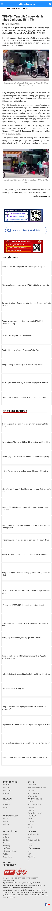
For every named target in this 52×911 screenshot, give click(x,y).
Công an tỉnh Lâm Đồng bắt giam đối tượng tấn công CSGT (24, 267)
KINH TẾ (31, 782)
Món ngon (6, 843)
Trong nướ (31, 821)
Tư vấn (30, 846)
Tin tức (5, 801)
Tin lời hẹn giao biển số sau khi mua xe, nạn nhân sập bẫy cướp (25, 456)
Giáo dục (6, 787)
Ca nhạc (30, 801)
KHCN (29, 851)
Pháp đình (6, 804)
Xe (29, 860)
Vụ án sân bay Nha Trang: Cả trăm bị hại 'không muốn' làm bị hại (26, 442)
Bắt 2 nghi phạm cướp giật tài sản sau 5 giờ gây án (21, 350)
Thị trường (31, 790)
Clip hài (5, 821)
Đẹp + (29, 837)
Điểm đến (6, 834)
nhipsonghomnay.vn (27, 4)
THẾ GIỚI (6, 848)
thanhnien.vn (44, 196)
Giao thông (7, 790)
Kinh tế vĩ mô (32, 784)
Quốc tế (30, 824)
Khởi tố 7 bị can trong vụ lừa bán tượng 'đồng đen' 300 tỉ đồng (25, 471)
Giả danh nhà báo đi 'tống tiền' (13, 689)
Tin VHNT (31, 810)
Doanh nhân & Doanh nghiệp (37, 787)
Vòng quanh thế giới (10, 851)
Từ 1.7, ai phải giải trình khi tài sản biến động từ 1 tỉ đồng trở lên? (26, 743)
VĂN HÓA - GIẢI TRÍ (35, 799)
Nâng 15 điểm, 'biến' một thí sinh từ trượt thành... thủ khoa (24, 397)
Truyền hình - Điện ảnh (35, 813)
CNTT (29, 854)
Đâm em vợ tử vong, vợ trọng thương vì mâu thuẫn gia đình (24, 554)
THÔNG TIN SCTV (9, 865)
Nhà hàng (6, 846)
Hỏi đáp (5, 807)
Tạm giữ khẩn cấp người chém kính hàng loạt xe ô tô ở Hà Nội (25, 757)
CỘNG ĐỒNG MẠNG (10, 816)
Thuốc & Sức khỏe (34, 840)
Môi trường (6, 793)
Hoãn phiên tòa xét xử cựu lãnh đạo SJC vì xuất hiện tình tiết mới (26, 674)
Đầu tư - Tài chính (33, 793)
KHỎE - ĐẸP (32, 832)
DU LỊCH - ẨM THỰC (10, 832)
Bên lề (30, 827)
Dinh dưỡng (31, 843)
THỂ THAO (32, 816)
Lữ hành (6, 840)
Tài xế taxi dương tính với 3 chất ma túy (17, 336)
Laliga (30, 818)
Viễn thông (31, 857)
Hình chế (6, 824)
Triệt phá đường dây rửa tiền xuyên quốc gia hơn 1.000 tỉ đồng (25, 540)
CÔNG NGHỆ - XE (34, 848)
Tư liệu (5, 854)
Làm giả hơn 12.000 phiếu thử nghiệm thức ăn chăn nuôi (23, 605)
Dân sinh (6, 784)
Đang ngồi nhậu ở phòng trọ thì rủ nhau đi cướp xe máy (22, 365)
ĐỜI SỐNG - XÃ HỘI (10, 782)
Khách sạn (6, 837)
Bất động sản (32, 796)
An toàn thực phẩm (34, 834)
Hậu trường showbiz (34, 804)
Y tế (4, 796)
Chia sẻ (5, 818)
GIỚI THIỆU (7, 863)
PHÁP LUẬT (7, 799)
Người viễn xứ (7, 857)
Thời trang (31, 807)
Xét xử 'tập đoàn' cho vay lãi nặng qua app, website (21, 638)
